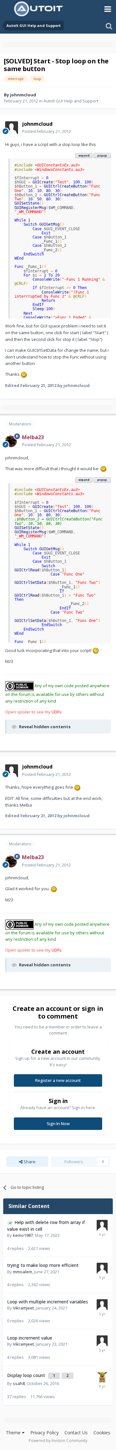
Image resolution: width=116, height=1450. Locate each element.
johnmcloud (23, 95)
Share (29, 1161)
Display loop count (26, 1375)
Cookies (101, 1433)
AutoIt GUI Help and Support (71, 101)
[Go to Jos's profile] (102, 1377)
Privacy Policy (44, 1433)
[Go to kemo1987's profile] (102, 1225)
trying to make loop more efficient (43, 1265)
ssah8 (19, 1383)
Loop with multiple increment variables (47, 1302)
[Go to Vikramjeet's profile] (102, 1304)
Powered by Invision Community (58, 1440)
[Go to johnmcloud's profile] (11, 127)
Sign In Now (58, 1123)
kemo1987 (23, 1235)
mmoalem (22, 1272)
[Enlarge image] (24, 374)
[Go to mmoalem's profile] (102, 1268)
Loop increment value (29, 1338)
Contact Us (76, 1433)
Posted (46, 131)
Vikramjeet (23, 1308)
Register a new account (58, 1080)
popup (102, 155)
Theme (14, 1433)
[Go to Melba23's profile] (11, 441)
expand (84, 155)
